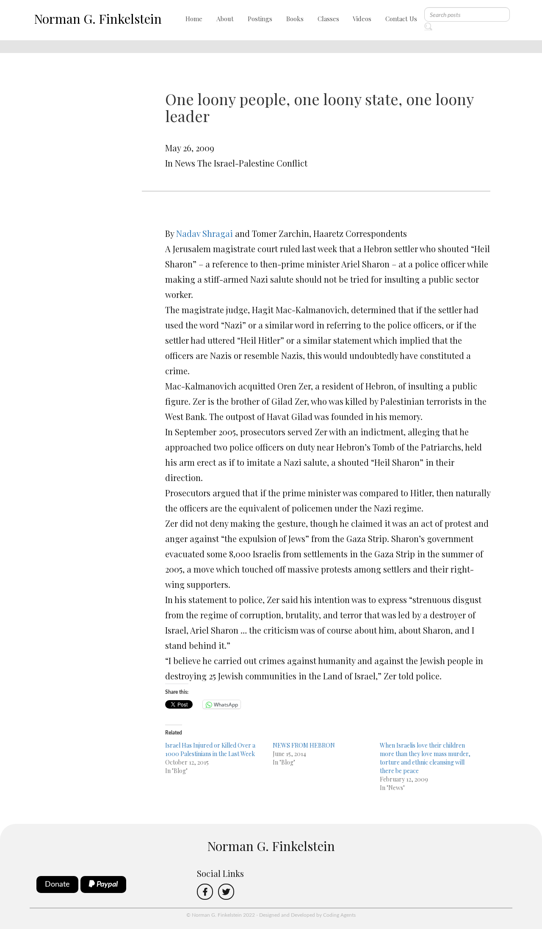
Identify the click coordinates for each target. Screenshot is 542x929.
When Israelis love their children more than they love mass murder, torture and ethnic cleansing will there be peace (425, 758)
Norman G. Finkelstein (98, 18)
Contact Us (401, 18)
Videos (362, 18)
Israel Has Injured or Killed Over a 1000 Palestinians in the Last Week (210, 749)
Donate (57, 884)
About (225, 18)
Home (193, 18)
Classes (328, 18)
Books (295, 18)
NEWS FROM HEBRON (304, 745)
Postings (260, 18)
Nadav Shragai (204, 233)
